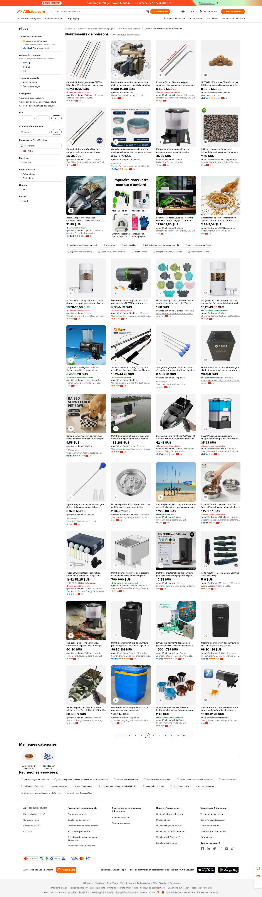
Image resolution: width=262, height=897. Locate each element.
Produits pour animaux (129, 28)
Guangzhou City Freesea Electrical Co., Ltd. (131, 316)
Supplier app (119, 870)
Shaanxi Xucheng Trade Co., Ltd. (171, 723)
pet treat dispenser (206, 786)
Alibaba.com (187, 870)
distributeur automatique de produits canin (42, 793)
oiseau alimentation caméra (159, 780)
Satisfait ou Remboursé (79, 820)
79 (184, 736)
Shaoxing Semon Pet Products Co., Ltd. (84, 453)
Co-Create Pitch (31, 820)
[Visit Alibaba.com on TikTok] (232, 848)
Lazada (131, 883)
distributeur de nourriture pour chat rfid (162, 245)
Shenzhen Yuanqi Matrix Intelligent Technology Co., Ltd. (176, 586)
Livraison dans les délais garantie (83, 825)
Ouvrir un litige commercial (168, 825)
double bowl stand (60, 786)
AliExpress (88, 883)
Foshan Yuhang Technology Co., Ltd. (83, 383)
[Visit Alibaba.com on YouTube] (226, 848)
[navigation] (40, 382)
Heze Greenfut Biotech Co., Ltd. (216, 231)
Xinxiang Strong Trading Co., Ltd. (171, 520)
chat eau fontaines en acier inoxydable (196, 780)
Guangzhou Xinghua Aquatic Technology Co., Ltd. (131, 449)
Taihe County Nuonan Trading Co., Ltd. (84, 656)
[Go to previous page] (117, 735)
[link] (258, 868)
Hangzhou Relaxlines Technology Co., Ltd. (175, 231)
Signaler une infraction (166, 843)
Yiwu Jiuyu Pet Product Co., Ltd (170, 384)
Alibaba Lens (37, 870)
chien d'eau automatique (127, 780)
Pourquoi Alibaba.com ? (34, 814)
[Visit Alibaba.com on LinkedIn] (208, 848)
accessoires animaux (155, 786)
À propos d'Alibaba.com (35, 808)
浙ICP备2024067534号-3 (208, 892)
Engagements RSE (32, 825)
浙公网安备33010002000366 (180, 892)
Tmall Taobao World (116, 883)
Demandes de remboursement (170, 831)
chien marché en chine (34, 786)
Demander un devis (121, 823)
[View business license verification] (158, 892)
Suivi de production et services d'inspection (82, 838)
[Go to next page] (190, 735)
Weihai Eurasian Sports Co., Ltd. (216, 586)
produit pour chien (181, 786)
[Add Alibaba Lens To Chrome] (66, 870)
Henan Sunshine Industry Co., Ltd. (127, 95)
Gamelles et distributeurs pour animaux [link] (163, 28)
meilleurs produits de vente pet (83, 245)
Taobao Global (143, 883)
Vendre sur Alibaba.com (211, 814)
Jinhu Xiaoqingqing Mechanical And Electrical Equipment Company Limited (131, 720)
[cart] (193, 12)
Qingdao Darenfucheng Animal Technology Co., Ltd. (220, 162)
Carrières (27, 831)
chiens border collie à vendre (113, 252)
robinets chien (130, 245)
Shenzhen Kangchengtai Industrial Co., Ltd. (131, 517)
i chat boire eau (140, 252)
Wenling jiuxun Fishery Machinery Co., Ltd (220, 380)
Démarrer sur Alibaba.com (212, 820)
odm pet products (84, 786)
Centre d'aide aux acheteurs (169, 814)
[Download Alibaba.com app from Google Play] (228, 870)
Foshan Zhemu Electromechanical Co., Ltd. (131, 656)
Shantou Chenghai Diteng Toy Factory (84, 720)
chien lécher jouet (229, 780)
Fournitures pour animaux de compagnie (96, 28)
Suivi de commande (209, 825)
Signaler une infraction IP (168, 837)
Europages (175, 883)
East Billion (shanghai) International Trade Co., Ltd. (86, 162)
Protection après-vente (79, 831)
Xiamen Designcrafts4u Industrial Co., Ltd (130, 166)
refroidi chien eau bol (200, 252)
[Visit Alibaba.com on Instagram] (220, 848)
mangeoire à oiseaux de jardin (169, 252)
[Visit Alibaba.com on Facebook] (202, 848)
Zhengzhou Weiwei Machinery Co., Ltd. (174, 656)
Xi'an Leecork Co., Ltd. (211, 95)
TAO (155, 883)
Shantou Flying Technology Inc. (81, 233)
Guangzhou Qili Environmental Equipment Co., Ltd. (220, 451)
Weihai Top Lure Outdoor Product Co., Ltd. (131, 383)
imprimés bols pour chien (81, 252)
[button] (147, 11)
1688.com (99, 883)
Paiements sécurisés (77, 814)
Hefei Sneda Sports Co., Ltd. (79, 98)
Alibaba (68, 28)
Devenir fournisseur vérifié (213, 831)
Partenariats (206, 837)
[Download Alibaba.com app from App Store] (206, 870)
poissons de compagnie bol (199, 245)
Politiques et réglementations (81, 845)
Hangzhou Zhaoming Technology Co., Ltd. (175, 98)
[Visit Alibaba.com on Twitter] (214, 848)
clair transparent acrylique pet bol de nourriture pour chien (82, 780)
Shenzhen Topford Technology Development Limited (86, 316)
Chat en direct (163, 820)
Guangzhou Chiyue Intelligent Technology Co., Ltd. (220, 720)
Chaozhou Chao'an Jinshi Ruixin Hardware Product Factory (220, 520)
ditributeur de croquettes (81, 793)
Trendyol (163, 883)
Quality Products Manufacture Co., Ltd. (174, 313)
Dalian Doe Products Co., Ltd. (170, 162)
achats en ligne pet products (36, 780)
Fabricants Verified (120, 817)
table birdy (110, 245)
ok (56, 118)
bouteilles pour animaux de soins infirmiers (119, 786)
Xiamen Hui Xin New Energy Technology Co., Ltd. (86, 591)
